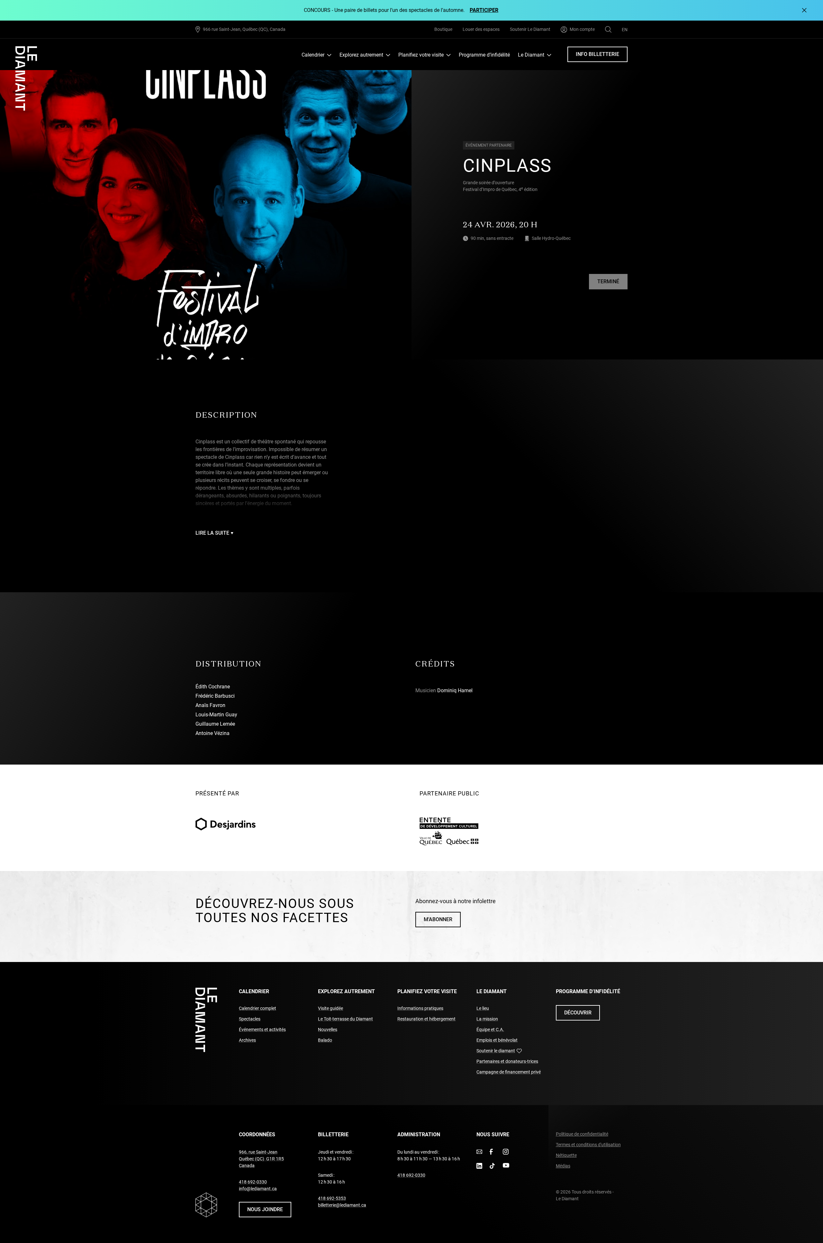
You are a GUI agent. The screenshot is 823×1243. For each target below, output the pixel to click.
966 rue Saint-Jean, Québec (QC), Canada (244, 29)
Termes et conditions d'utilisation (588, 1144)
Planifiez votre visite (421, 55)
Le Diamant (531, 55)
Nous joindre (265, 1209)
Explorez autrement (361, 55)
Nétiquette (566, 1155)
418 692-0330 (253, 1181)
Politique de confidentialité (582, 1134)
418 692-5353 (332, 1198)
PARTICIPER (484, 10)
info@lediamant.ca (258, 1188)
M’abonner (438, 919)
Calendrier (313, 55)
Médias (563, 1165)
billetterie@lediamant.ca (342, 1205)
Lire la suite (212, 533)
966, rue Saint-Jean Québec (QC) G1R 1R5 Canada (261, 1158)
